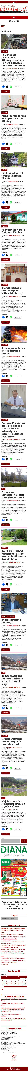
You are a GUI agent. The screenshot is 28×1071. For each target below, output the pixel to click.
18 (6, 983)
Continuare (6, 92)
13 (15, 981)
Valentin (9, 809)
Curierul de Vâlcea (16, 1069)
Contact (14, 1058)
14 (18, 981)
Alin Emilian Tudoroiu (12, 124)
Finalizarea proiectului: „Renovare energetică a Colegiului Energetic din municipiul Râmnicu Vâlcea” (13, 930)
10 (2, 981)
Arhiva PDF (14, 1056)
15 (22, 981)
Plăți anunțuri (14, 1060)
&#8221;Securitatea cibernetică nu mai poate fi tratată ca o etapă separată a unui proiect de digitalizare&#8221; (13, 1009)
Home (2, 26)
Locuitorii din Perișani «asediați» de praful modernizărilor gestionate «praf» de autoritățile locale (13, 954)
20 (15, 983)
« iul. (2, 989)
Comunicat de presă (12, 68)
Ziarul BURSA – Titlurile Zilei (14, 996)
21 (18, 983)
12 (11, 981)
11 (6, 981)
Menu (14, 2)
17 (2, 983)
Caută (2, 838)
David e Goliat (4, 964)
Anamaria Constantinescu (13, 235)
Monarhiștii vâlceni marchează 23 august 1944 (13, 949)
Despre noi (14, 1055)
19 (11, 983)
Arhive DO (14, 1057)
